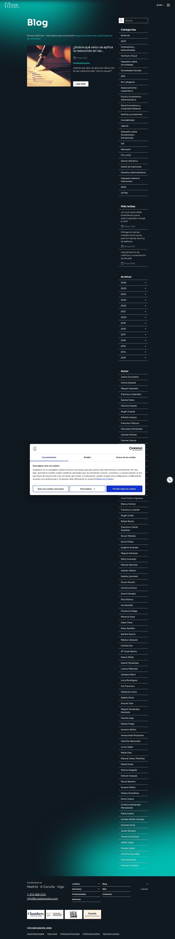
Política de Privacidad (70, 934)
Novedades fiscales (81, 63)
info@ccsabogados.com (42, 898)
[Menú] (168, 5)
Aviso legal (52, 934)
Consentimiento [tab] (49, 457)
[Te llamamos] (170, 480)
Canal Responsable (35, 934)
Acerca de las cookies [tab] (126, 457)
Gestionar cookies (111, 934)
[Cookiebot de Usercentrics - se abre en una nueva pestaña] (131, 449)
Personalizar (86, 489)
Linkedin (144, 889)
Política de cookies (91, 934)
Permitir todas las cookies (124, 489)
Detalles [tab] (87, 457)
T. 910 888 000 (36, 894)
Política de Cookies (104, 479)
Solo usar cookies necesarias (51, 489)
